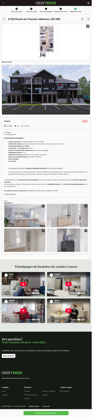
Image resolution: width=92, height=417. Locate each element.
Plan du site (46, 406)
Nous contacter (8, 356)
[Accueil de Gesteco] (46, 373)
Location (5, 395)
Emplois (27, 398)
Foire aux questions (48, 391)
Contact (45, 395)
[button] (60, 84)
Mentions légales (34, 406)
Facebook (65, 391)
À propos (27, 391)
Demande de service (31, 395)
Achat (4, 391)
